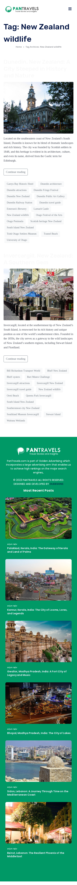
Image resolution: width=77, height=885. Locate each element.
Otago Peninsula (15, 221)
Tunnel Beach (51, 233)
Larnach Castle (41, 208)
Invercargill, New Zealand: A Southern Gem (38, 259)
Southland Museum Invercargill (23, 414)
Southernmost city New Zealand (23, 408)
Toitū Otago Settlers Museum (22, 233)
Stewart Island (53, 414)
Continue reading (15, 171)
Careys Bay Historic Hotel (20, 184)
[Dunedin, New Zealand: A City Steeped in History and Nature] (38, 107)
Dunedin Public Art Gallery (51, 196)
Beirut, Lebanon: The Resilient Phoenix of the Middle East (35, 854)
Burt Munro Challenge (38, 377)
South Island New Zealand (20, 227)
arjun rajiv (12, 544)
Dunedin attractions (17, 190)
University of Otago (17, 240)
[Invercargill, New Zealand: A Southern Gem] (38, 294)
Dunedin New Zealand (18, 196)
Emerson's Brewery (17, 208)
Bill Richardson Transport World (23, 370)
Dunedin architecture (51, 184)
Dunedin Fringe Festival (46, 190)
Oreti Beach (13, 395)
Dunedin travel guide (50, 202)
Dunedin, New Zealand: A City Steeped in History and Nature (37, 68)
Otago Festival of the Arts (49, 215)
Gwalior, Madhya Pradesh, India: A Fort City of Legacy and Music (37, 673)
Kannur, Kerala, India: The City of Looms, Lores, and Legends (37, 611)
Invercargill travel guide (19, 389)
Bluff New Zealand (57, 370)
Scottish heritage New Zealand (45, 221)
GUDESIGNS (56, 484)
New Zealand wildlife (18, 215)
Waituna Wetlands (16, 420)
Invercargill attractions (18, 383)
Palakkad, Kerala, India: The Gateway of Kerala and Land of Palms (37, 550)
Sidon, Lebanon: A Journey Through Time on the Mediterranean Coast (37, 793)
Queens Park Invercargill (38, 395)
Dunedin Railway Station (19, 202)
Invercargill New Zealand (50, 383)
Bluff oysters (13, 377)
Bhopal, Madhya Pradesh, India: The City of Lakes (39, 733)
